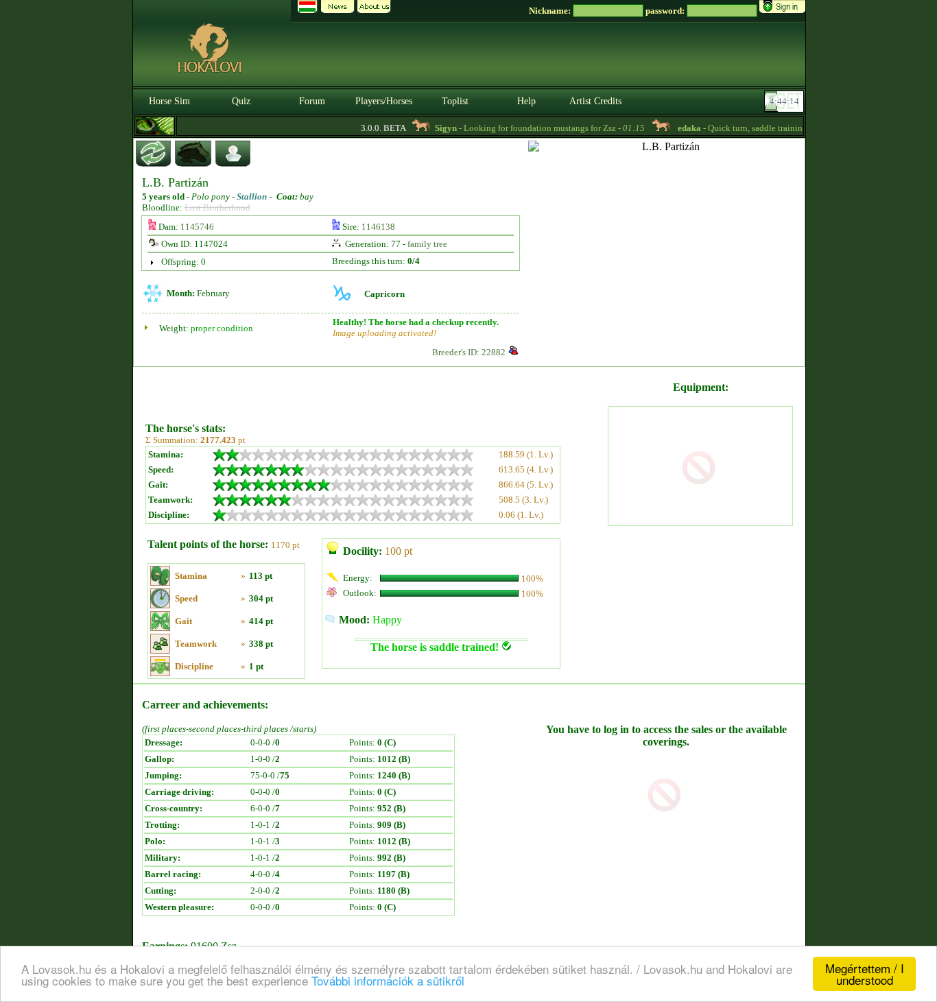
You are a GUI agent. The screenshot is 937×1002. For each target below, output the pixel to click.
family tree (427, 244)
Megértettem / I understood (864, 973)
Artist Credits (595, 101)
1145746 (197, 227)
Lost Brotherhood (217, 207)
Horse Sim (169, 101)
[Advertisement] (375, 389)
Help (526, 101)
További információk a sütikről (387, 980)
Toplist (455, 101)
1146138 (378, 227)
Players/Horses (383, 101)
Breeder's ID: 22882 (469, 352)
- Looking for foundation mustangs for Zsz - (528, 128)
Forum (312, 101)
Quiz (241, 101)
